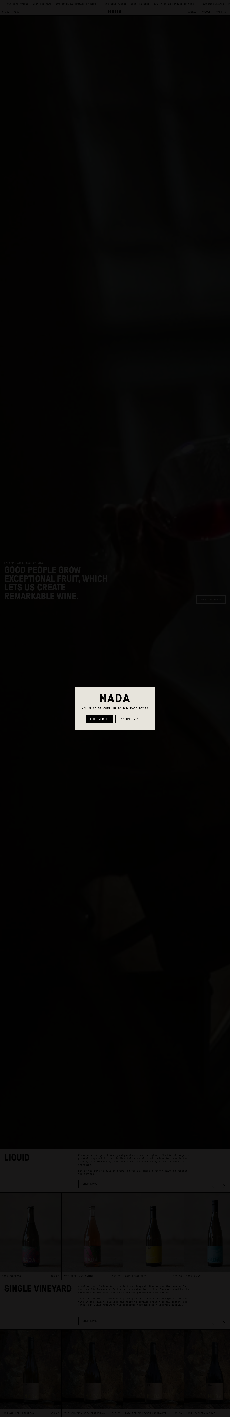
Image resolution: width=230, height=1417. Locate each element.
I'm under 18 (130, 719)
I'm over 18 (99, 719)
